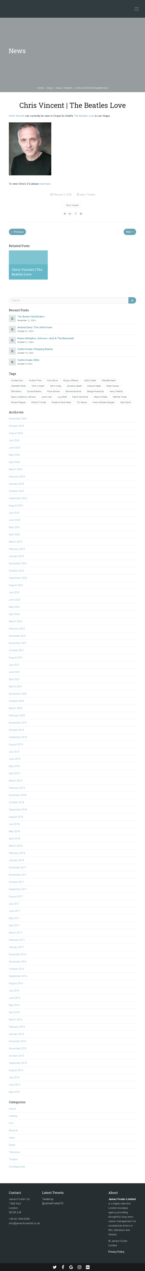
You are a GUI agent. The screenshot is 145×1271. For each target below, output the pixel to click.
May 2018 (14, 831)
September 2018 (18, 809)
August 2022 (16, 585)
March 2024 (15, 469)
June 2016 (14, 997)
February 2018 (17, 853)
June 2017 (14, 911)
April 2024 (14, 462)
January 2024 (16, 483)
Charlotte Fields (18, 386)
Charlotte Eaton (109, 380)
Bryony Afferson (71, 380)
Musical (13, 1130)
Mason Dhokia (100, 397)
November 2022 (18, 563)
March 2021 (15, 686)
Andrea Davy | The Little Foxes (34, 327)
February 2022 (17, 628)
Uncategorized (17, 1166)
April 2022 (14, 614)
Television (14, 1152)
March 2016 (15, 1019)
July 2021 (14, 664)
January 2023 (16, 556)
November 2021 (18, 643)
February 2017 (17, 940)
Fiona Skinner (53, 391)
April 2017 (14, 925)
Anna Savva (52, 380)
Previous (18, 231)
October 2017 (16, 882)
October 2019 (16, 730)
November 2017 (18, 874)
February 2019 (17, 787)
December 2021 (17, 635)
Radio (12, 1145)
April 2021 (14, 679)
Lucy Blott (62, 397)
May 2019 (14, 766)
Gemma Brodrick (73, 391)
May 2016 (14, 1005)
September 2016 (18, 976)
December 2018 (17, 795)
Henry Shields (116, 391)
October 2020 (16, 701)
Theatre (68, 88)
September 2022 (18, 578)
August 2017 (16, 896)
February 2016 (17, 1026)
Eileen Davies (112, 386)
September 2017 (18, 889)
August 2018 (16, 816)
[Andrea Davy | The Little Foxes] (12, 329)
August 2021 (16, 657)
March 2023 (15, 541)
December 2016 (17, 954)
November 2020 (18, 693)
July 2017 (14, 903)
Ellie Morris (16, 391)
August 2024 (16, 433)
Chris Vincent (17, 115)
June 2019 (14, 759)
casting (13, 1116)
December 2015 (17, 1041)
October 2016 (16, 968)
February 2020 (17, 715)
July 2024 (14, 440)
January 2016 (16, 1034)
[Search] (132, 300)
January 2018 (16, 860)
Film (11, 1123)
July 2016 (14, 990)
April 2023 (14, 534)
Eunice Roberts (34, 391)
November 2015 (18, 1048)
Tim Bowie (82, 402)
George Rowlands (95, 391)
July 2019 (14, 751)
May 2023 (14, 527)
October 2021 (16, 650)
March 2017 (15, 932)
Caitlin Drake (90, 380)
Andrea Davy (17, 380)
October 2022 (16, 570)
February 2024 (17, 476)
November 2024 (18, 418)
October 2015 (16, 1055)
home (40, 88)
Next (129, 231)
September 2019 (18, 737)
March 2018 (15, 845)
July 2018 (14, 824)
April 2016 (14, 1012)
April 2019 (14, 773)
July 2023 (14, 512)
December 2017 (17, 867)
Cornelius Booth (74, 386)
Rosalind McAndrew (61, 402)
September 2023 (18, 498)
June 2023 (14, 520)
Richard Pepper (18, 402)
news (59, 88)
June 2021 (14, 672)
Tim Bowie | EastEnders (31, 316)
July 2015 (14, 1077)
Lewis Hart (46, 397)
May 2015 (14, 1092)
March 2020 (15, 708)
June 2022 (14, 599)
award (12, 1108)
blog (49, 88)
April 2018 (14, 838)
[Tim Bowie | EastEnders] (12, 318)
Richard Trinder (38, 402)
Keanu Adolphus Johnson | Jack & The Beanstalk (45, 338)
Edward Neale (94, 386)
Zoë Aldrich (125, 402)
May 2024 (14, 454)
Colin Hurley (55, 386)
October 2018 (16, 802)
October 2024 (16, 425)
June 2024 (14, 447)
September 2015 (18, 1063)
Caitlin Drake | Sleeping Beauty (35, 349)
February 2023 (17, 549)
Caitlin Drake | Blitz (28, 360)
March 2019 (15, 780)
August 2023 (16, 505)
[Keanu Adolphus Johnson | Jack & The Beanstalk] (12, 340)
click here (45, 183)
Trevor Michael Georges (103, 402)
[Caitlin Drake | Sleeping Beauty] (12, 351)
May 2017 (14, 918)
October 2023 (16, 491)
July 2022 (14, 592)
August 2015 (16, 1070)
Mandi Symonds (80, 397)
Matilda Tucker (120, 397)
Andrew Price (35, 380)
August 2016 (16, 983)
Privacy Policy (116, 1251)
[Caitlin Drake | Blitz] (12, 362)
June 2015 (14, 1084)
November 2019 (18, 722)
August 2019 (16, 744)
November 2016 (18, 961)
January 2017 (16, 947)
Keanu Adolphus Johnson (23, 397)
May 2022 (14, 606)
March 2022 (15, 621)
